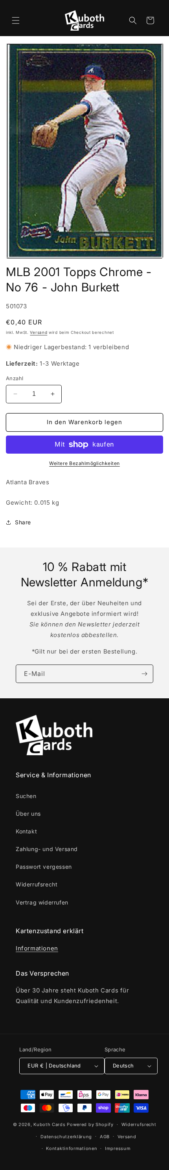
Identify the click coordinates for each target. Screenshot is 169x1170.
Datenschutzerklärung (66, 1136)
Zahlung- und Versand (47, 849)
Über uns (28, 813)
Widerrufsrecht (36, 884)
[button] (15, 20)
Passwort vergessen (44, 866)
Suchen (26, 796)
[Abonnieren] (144, 674)
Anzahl (14, 378)
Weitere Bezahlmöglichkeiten (84, 463)
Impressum (117, 1148)
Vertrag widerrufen (42, 902)
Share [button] (23, 522)
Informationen (37, 948)
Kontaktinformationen (71, 1148)
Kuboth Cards (49, 1124)
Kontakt (26, 831)
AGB (105, 1136)
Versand (38, 332)
